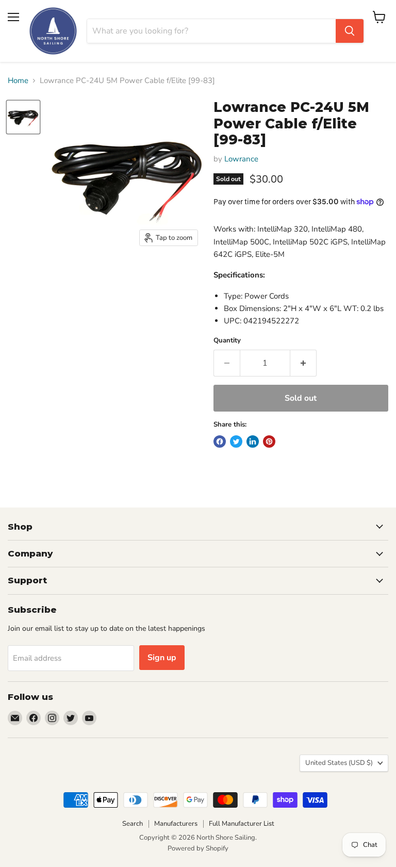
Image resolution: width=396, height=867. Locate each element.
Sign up (161, 657)
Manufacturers (175, 823)
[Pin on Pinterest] (269, 441)
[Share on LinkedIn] (252, 441)
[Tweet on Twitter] (236, 441)
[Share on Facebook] (219, 441)
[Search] (350, 31)
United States (339, 762)
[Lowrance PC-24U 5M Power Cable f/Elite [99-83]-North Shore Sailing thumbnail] (23, 117)
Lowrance (241, 159)
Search (132, 823)
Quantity (227, 341)
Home (18, 80)
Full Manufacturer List (241, 823)
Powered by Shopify (198, 848)
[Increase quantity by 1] (303, 363)
